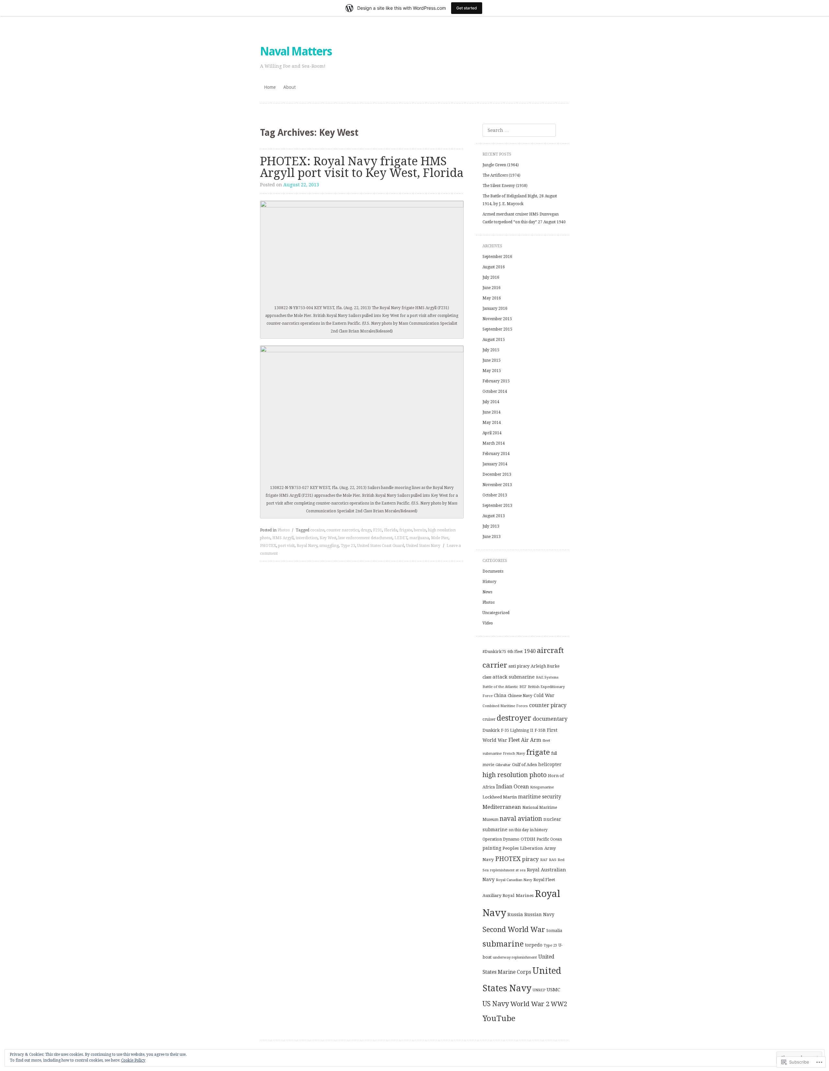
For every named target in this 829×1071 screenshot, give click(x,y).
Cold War (544, 695)
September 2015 (497, 329)
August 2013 (494, 516)
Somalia (554, 930)
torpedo (533, 945)
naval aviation (521, 818)
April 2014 (492, 433)
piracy (530, 859)
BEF (523, 686)
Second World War (514, 929)
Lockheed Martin (500, 797)
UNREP (539, 990)
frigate (405, 530)
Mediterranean (502, 807)
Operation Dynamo (501, 839)
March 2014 (494, 443)
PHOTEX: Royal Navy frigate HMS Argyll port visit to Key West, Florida (362, 167)
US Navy (496, 1004)
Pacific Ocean (549, 839)
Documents (493, 571)
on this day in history (528, 830)
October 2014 (495, 391)
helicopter (550, 764)
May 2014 (492, 422)
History (489, 581)
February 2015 (496, 381)
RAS (552, 859)
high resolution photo (515, 775)
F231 (377, 530)
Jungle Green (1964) (501, 165)
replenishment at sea (508, 870)
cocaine (317, 530)
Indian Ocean (512, 787)
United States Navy (423, 545)
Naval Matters (296, 51)
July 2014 (491, 402)
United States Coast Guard (380, 545)
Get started (466, 8)
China (500, 695)
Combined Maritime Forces (505, 706)
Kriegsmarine (542, 787)
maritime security (539, 797)
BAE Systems (547, 677)
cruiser (489, 719)
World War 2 (530, 1004)
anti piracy (518, 666)
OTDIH (528, 839)
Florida (390, 530)
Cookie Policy (133, 1060)
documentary (550, 719)
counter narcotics (342, 530)
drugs (366, 530)
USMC (553, 990)
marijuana (419, 538)
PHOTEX (268, 545)
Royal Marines (518, 895)
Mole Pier (440, 538)
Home (270, 87)
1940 (530, 651)
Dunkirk (491, 730)
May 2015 (492, 370)
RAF (544, 859)
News (487, 592)
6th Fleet (515, 651)
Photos (284, 530)
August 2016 (494, 267)
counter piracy (547, 705)
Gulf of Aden (524, 764)
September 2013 (497, 505)
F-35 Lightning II (517, 730)
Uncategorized (496, 613)
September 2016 (497, 256)
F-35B (540, 730)
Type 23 (348, 545)
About (289, 87)
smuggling (329, 545)
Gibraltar (503, 765)
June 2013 (492, 536)
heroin (420, 530)
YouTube (499, 1018)
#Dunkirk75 (494, 651)
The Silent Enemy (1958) (505, 185)
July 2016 (491, 277)
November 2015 (497, 319)
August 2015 (494, 339)
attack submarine (514, 677)
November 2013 (497, 485)
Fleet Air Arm (524, 740)
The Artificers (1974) (501, 175)
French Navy (514, 753)
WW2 (559, 1004)
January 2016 (495, 308)
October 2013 (495, 495)
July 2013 (491, 526)
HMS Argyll (283, 538)
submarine (503, 944)
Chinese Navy (520, 695)
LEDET (400, 538)
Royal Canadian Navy (514, 880)
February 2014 (496, 453)
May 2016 (492, 298)
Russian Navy (539, 914)
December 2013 (497, 474)
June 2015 (492, 360)
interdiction (307, 538)
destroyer (514, 718)
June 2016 (492, 287)
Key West (328, 538)
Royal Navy (307, 545)
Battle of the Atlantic (500, 686)
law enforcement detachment (365, 538)
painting (492, 848)
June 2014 (492, 412)
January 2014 (495, 464)
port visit (286, 545)
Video (488, 623)
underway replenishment (515, 957)
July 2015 (491, 350)
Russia (515, 914)
